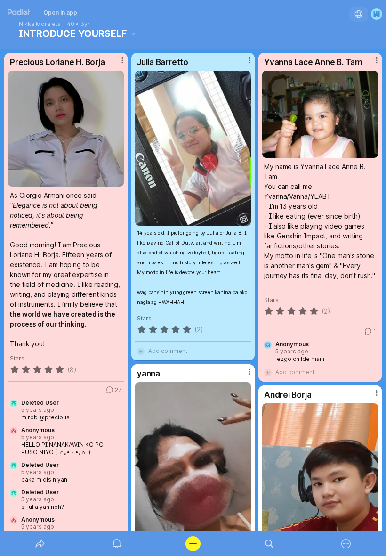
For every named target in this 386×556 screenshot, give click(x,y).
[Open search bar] (269, 543)
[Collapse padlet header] (133, 33)
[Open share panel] (40, 543)
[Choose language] (358, 14)
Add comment (167, 350)
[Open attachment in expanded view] (66, 129)
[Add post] (193, 543)
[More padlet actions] (346, 543)
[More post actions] (116, 64)
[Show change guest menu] (376, 14)
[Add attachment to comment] (140, 351)
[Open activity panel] (116, 543)
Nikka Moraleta (40, 24)
